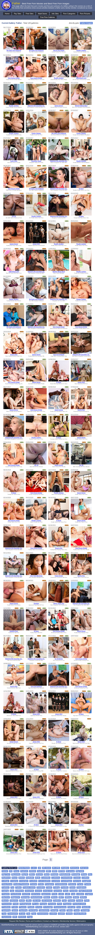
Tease (76, 910)
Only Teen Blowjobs (36, 576)
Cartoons (55, 878)
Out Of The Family (58, 50)
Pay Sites (17, 14)
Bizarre (39, 874)
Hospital (5, 894)
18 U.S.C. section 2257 (60, 927)
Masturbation (36, 897)
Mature (47, 897)
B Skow (81, 188)
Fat (12, 887)
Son (78, 907)
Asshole (24, 871)
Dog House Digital (14, 78)
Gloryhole (29, 891)
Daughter (86, 881)
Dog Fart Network (58, 354)
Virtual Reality (80, 914)
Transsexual (43, 914)
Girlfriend (19, 891)
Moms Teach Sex (58, 603)
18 (39, 868)
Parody (79, 901)
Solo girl (71, 907)
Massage (25, 897)
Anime (5, 871)
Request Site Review (16, 921)
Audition (41, 871)
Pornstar (51, 904)
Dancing (77, 881)
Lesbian (80, 894)
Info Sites (55, 14)
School (39, 907)
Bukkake (29, 878)
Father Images (86, 23)
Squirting (23, 910)
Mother (83, 897)
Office (28, 901)
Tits (28, 914)
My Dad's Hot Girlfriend (14, 50)
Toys (34, 914)
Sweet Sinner (59, 106)
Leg (73, 894)
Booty (84, 874)
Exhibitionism (61, 884)
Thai (4, 914)
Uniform (53, 914)
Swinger (54, 910)
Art (11, 871)
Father (18, 887)
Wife (15, 917)
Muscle (5, 901)
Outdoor (57, 901)
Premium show (79, 904)
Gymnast (57, 891)
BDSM (61, 871)
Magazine (15, 897)
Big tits (25, 874)
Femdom (40, 887)
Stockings (33, 910)
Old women (47, 901)
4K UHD (56, 868)
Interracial (36, 894)
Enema (33, 884)
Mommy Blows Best (81, 106)
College (5, 881)
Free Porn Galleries (47, 17)
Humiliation (16, 894)
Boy (90, 874)
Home (7, 14)
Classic (77, 878)
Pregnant (67, 904)
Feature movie (29, 887)
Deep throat (7, 884)
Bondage (75, 874)
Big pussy (16, 874)
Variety (69, 914)
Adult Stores (42, 14)
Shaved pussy (60, 907)
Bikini (32, 874)
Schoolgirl (48, 907)
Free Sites (29, 14)
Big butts (79, 871)
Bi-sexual (70, 871)
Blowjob (54, 874)
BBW (54, 871)
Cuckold (33, 881)
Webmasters (81, 921)
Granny (38, 891)
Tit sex (22, 914)
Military (68, 897)
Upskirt (61, 914)
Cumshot (55, 881)
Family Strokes (36, 133)
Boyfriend (6, 878)
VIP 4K (14, 216)
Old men (36, 901)
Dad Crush (13, 161)
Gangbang (81, 887)
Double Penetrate (21, 884)
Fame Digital (59, 576)
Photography (25, 904)
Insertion (26, 894)
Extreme (72, 884)
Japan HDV (36, 244)
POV (59, 904)
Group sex (48, 891)
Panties (71, 901)
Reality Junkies (81, 50)
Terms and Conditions (34, 921)
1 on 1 (33, 868)
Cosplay (14, 881)
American (75, 868)
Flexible (64, 887)
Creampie (24, 881)
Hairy (65, 891)
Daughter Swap (36, 161)
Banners (55, 921)
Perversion (6, 904)
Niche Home (24, 868)
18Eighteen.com (81, 78)
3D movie (47, 868)
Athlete (32, 871)
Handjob (73, 891)
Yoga (30, 917)
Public (14, 907)
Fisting (56, 887)
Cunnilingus (66, 881)
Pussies (22, 907)
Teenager (85, 910)
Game (72, 887)
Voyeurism (6, 917)
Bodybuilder (65, 874)
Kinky (54, 894)
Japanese (46, 894)
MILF (61, 897)
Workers (22, 917)
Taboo (62, 910)
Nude (22, 901)
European (49, 884)
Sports (14, 910)
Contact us (47, 921)
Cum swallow (44, 881)
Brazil (14, 878)
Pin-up (35, 904)
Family (87, 884)
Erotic (40, 884)
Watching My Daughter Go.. (36, 106)
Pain (64, 901)
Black (46, 874)
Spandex (86, 907)
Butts (38, 878)
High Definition (85, 891)
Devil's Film (13, 354)
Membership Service (67, 921)
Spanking (6, 910)
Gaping (5, 891)
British (21, 878)
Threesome (12, 914)
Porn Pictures (85, 14)
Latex (61, 894)
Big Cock (6, 874)
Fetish (49, 887)
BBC (48, 871)
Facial (80, 884)
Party (87, 901)
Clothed (85, 878)
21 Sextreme (59, 659)
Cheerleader (67, 878)
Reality (31, 907)
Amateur (65, 868)
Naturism (14, 901)
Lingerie (89, 894)
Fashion (5, 887)
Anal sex (84, 868)
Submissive (44, 910)
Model (75, 897)
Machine (5, 897)
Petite (15, 904)
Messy (54, 897)
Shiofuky (36, 603)
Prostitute (6, 907)
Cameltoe (46, 878)
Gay (12, 891)
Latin (67, 894)
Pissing (43, 904)
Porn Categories (69, 14)
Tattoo (69, 910)
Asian (16, 871)
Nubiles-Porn (14, 631)
